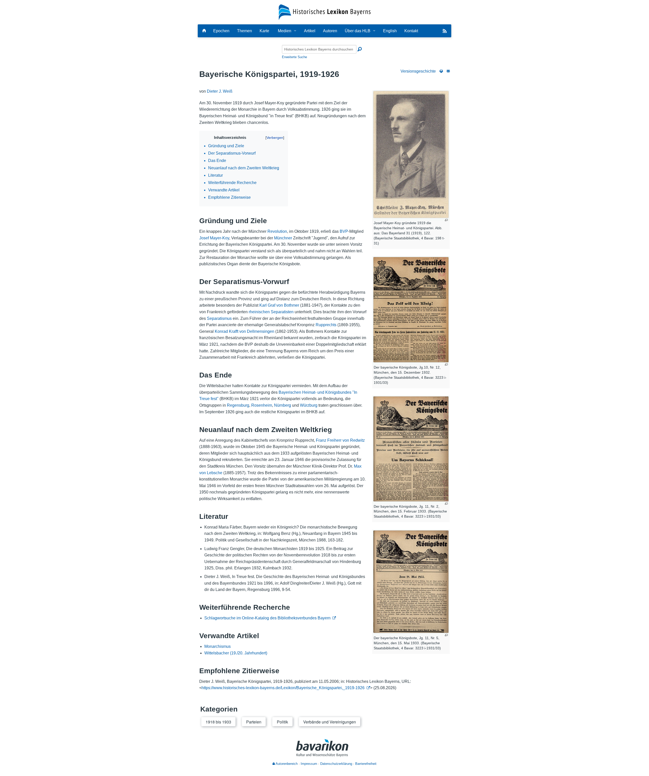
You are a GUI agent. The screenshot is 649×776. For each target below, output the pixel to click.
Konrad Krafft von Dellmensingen (244, 331)
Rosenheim (261, 405)
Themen (244, 31)
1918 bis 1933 (218, 722)
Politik (282, 722)
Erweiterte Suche (294, 57)
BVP (344, 231)
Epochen (221, 31)
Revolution (277, 231)
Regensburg (238, 405)
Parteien (253, 722)
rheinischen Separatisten (271, 312)
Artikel (309, 31)
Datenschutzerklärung (336, 764)
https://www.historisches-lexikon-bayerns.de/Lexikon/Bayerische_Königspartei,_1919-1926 (283, 688)
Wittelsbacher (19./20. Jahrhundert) (235, 653)
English (390, 31)
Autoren (330, 31)
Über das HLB (357, 31)
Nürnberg (282, 405)
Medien (284, 31)
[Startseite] (324, 12)
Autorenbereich (286, 764)
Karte (264, 31)
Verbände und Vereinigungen (329, 722)
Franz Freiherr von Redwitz (340, 440)
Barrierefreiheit (365, 764)
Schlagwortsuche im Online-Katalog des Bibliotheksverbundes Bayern (267, 618)
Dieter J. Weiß (219, 91)
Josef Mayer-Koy (214, 238)
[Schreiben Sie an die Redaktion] (448, 71)
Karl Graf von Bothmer (279, 305)
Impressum (309, 764)
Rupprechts (326, 325)
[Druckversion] (441, 71)
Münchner (283, 238)
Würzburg (308, 405)
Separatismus (219, 318)
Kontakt (411, 31)
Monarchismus (217, 646)
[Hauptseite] (204, 31)
